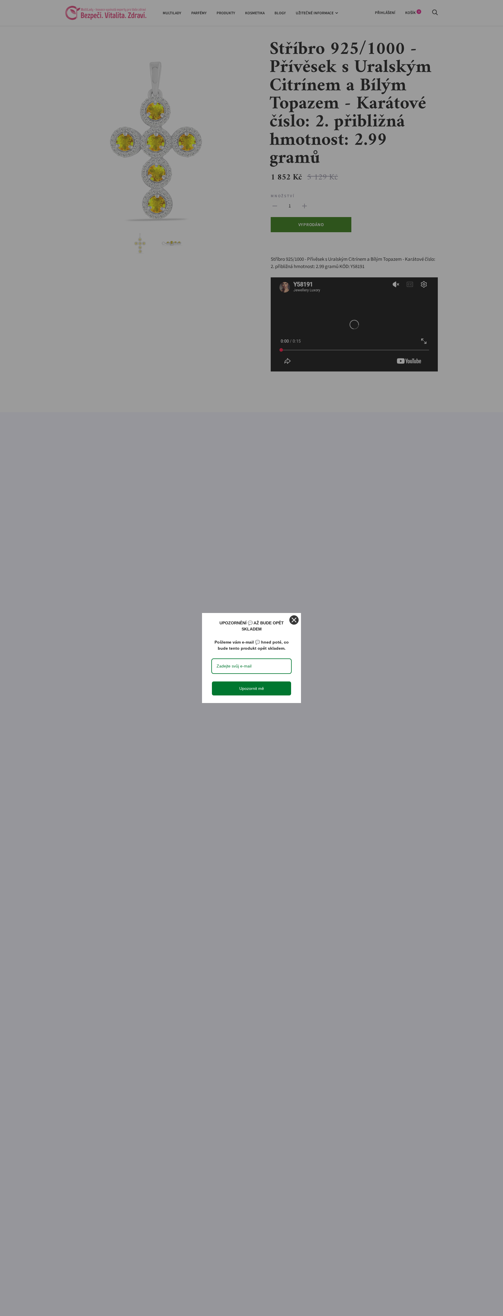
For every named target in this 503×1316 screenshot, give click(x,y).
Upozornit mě (251, 688)
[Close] (294, 620)
